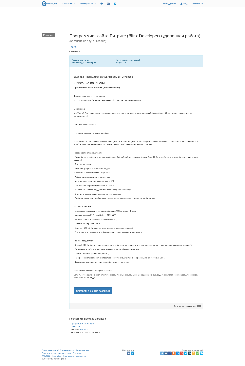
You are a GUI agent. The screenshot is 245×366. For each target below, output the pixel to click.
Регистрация (197, 3)
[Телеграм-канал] (115, 3)
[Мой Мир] (177, 353)
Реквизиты (77, 353)
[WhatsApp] (197, 353)
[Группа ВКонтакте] (108, 3)
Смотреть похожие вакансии (93, 291)
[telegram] (162, 353)
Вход (184, 3)
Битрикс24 (84, 329)
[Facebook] (170, 353)
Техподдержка (169, 3)
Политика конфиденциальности (56, 353)
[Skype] (201, 353)
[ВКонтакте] (166, 353)
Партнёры (56, 355)
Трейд (73, 47)
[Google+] (181, 353)
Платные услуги (67, 350)
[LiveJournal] (189, 353)
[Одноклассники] (174, 353)
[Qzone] (193, 353)
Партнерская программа (74, 355)
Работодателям (87, 3)
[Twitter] (185, 353)
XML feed (46, 355)
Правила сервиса (50, 350)
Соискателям (67, 3)
